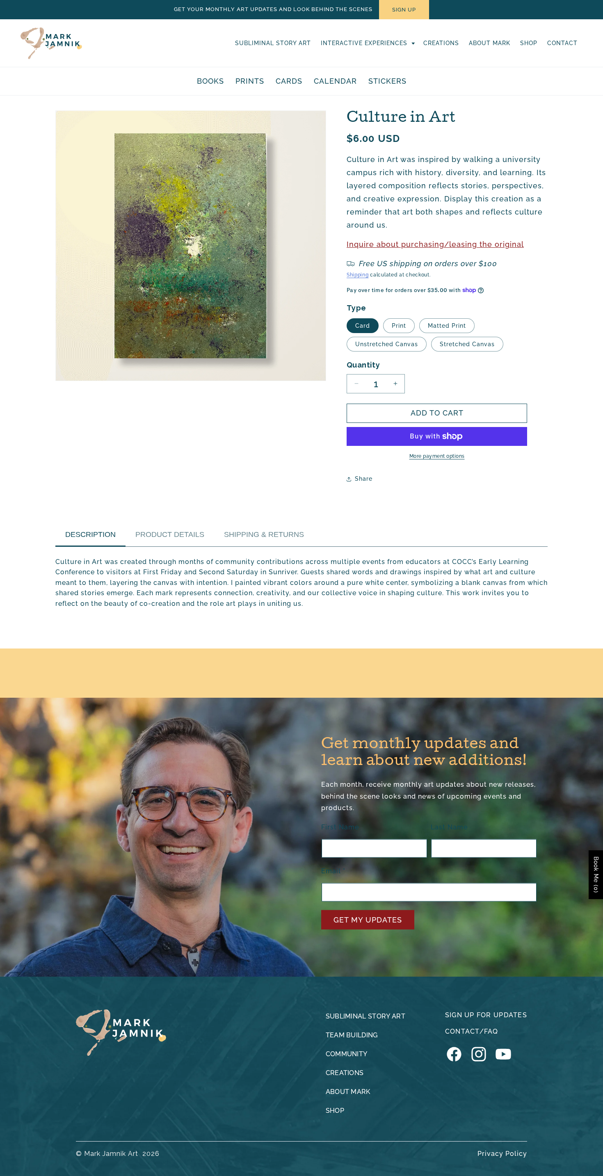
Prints (249, 81)
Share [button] (363, 478)
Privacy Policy (502, 1154)
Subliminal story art (365, 1016)
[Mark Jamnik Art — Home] (121, 1032)
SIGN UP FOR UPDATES (486, 1015)
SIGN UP (404, 10)
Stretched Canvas (467, 344)
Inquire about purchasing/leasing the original (435, 244)
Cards (289, 81)
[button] (367, 43)
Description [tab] (90, 534)
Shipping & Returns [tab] (264, 534)
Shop (335, 1110)
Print (399, 325)
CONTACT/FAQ (471, 1031)
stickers (387, 81)
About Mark (348, 1092)
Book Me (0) (596, 874)
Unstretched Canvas (386, 344)
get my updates (367, 920)
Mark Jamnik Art (111, 1154)
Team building (352, 1035)
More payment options (437, 456)
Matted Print (447, 325)
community (347, 1054)
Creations (345, 1073)
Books (210, 81)
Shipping (358, 275)
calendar (335, 81)
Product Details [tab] (169, 534)
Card (362, 325)
